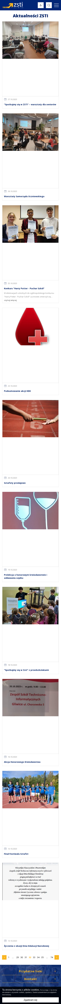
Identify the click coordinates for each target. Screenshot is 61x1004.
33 (34, 957)
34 (38, 957)
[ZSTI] (20, 5)
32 (30, 957)
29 (17, 957)
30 (21, 957)
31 (26, 957)
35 (42, 957)
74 (51, 958)
